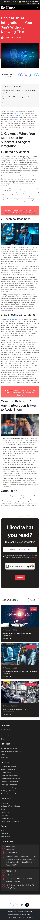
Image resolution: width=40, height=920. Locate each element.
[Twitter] (27, 905)
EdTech (3, 809)
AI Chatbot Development (8, 769)
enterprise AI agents (14, 319)
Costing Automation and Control (11, 751)
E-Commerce (5, 812)
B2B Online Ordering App (9, 748)
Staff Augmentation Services (10, 791)
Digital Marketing (6, 772)
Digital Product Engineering (9, 775)
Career (8, 1)
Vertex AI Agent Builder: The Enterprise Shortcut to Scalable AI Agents (20, 212)
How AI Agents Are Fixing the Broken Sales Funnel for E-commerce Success (20, 392)
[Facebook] (12, 905)
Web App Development (8, 794)
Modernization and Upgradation (11, 788)
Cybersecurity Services (8, 766)
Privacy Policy (11, 917)
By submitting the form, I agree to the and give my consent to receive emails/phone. (21, 556)
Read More (6, 638)
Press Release (5, 836)
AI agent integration (15, 115)
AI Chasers (4, 757)
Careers (3, 733)
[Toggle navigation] (37, 7)
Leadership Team (6, 736)
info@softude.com (11, 852)
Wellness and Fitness (7, 818)
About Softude (5, 730)
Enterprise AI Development (9, 781)
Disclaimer (30, 917)
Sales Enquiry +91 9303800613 (30, 1)
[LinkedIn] (22, 905)
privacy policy (30, 555)
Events (3, 739)
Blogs (14, 1)
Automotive (4, 803)
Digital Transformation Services (10, 778)
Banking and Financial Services (10, 806)
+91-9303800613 (11, 849)
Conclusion (5, 103)
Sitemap (21, 917)
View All (32, 600)
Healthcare (4, 815)
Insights (3, 754)
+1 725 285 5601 (34, 3)
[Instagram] (17, 905)
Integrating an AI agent (8, 496)
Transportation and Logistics (10, 821)
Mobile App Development (9, 784)
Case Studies (5, 833)
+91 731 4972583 (11, 847)
